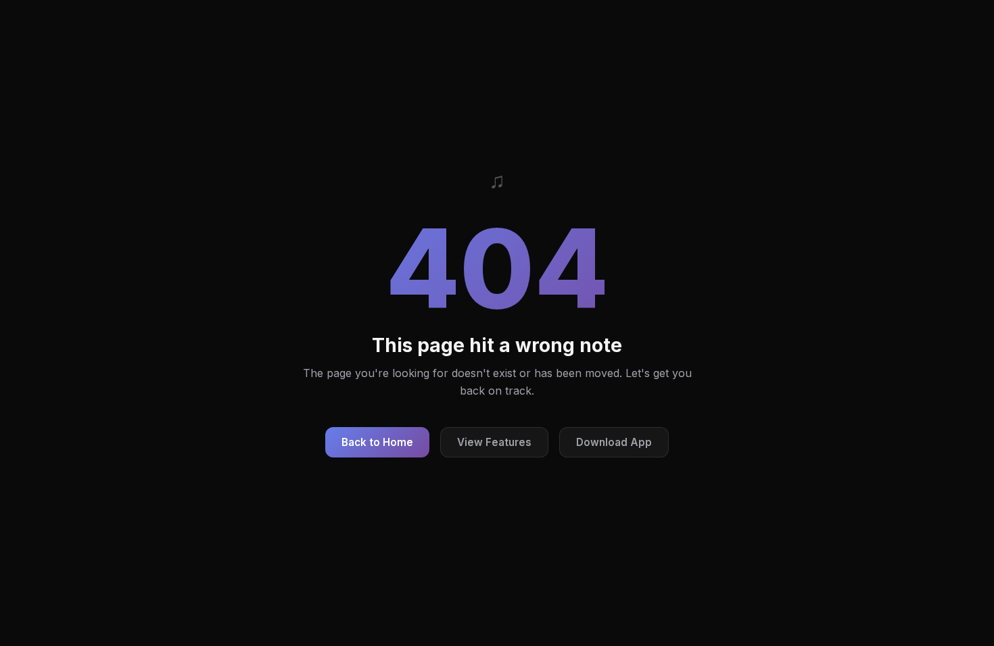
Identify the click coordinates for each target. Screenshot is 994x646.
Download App (614, 442)
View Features (494, 442)
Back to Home (377, 442)
